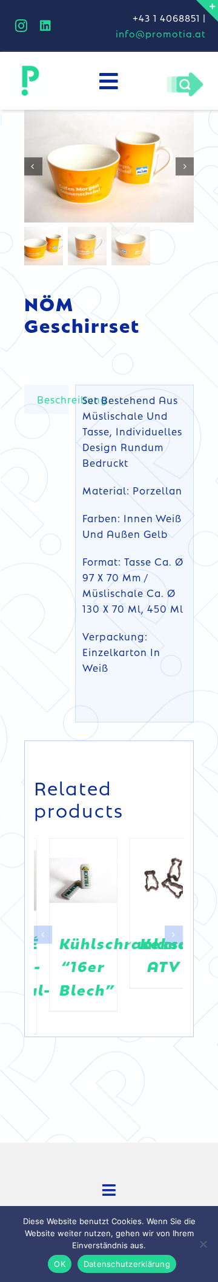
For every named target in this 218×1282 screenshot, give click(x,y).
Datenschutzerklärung (127, 1264)
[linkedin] (45, 26)
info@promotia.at (161, 33)
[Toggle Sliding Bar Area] (207, 11)
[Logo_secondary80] (30, 69)
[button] (43, 925)
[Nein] (203, 1244)
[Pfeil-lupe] (185, 75)
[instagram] (21, 26)
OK (59, 1264)
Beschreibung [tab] (52, 399)
